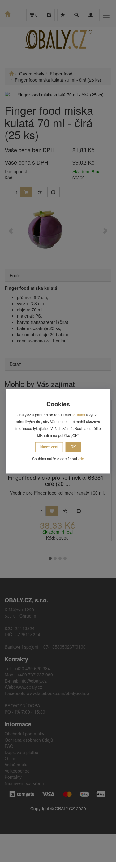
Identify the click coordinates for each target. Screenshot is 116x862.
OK (73, 447)
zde (81, 458)
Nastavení (49, 447)
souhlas (78, 414)
